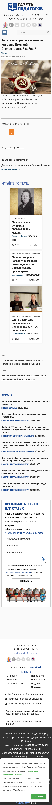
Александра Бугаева (20, 236)
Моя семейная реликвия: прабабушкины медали (21, 227)
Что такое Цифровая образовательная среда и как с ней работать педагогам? (24, 459)
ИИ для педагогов (9, 408)
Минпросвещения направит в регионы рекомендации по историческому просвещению (24, 264)
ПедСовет (36, 683)
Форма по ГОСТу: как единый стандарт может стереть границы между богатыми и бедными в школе (25, 445)
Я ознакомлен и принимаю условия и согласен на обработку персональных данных (23, 572)
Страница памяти (18, 218)
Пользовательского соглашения (18, 572)
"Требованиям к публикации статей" (24, 533)
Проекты (36, 687)
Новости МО (38, 679)
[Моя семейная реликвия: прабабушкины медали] (26, 214)
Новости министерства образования (26, 254)
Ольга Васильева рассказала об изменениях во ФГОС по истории (25, 325)
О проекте (12, 676)
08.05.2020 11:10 (6, 57)
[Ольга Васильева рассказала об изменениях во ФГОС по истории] (26, 311)
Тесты (4, 53)
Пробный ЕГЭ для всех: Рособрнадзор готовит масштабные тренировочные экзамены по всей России (25, 429)
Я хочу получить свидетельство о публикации (26, 565)
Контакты (12, 679)
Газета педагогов (19, 334)
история (20, 148)
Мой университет (19, 275)
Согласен (38, 797)
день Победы (10, 148)
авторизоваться (10, 169)
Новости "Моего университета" (15, 421)
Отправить (26, 581)
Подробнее (34, 245)
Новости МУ (37, 676)
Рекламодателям (16, 683)
